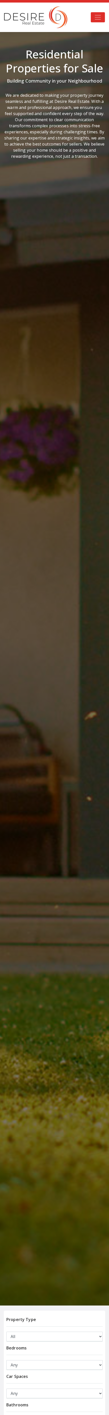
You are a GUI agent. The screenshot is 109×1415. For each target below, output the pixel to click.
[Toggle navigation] (98, 17)
